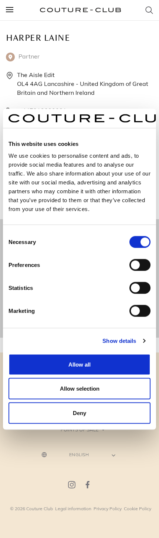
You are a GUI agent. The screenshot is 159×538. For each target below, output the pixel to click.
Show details (119, 341)
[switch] (139, 265)
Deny (79, 413)
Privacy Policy (108, 508)
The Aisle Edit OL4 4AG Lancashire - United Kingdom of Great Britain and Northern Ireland (82, 83)
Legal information (73, 508)
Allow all (79, 364)
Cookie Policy (137, 508)
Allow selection (79, 388)
